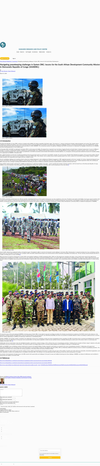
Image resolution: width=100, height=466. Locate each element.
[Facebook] (10, 75)
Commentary (15, 61)
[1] (68, 164)
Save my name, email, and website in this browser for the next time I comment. (18, 406)
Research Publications (7, 61)
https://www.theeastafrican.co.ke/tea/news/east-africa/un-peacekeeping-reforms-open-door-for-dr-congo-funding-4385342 (26, 360)
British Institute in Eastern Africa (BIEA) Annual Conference (18, 376)
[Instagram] (12, 442)
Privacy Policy (42, 454)
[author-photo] (2, 383)
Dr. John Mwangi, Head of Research (7, 71)
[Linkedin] (2, 75)
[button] (17, 58)
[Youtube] (9, 442)
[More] (19, 75)
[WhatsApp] (14, 75)
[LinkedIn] (1, 442)
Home (1, 61)
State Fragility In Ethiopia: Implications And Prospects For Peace (18, 377)
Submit (50, 457)
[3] (12, 340)
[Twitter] (6, 75)
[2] (20, 254)
